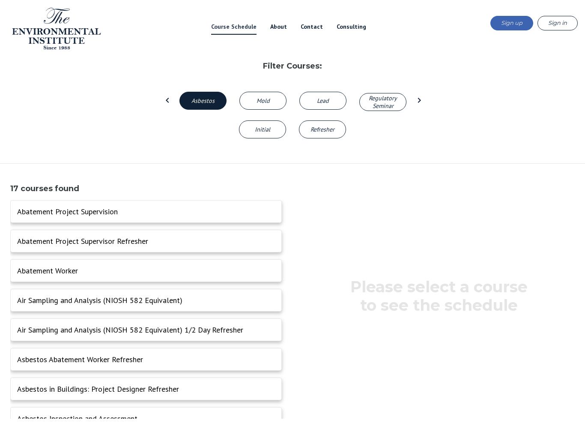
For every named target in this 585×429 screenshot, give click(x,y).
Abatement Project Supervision (67, 211)
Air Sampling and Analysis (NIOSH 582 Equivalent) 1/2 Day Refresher (130, 330)
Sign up (511, 22)
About (278, 26)
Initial (262, 129)
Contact (312, 26)
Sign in (557, 22)
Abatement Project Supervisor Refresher (82, 241)
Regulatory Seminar (383, 102)
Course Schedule (234, 26)
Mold (263, 101)
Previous (166, 99)
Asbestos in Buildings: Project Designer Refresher (98, 389)
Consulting (351, 26)
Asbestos (203, 101)
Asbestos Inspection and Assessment (77, 418)
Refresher (322, 129)
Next (418, 99)
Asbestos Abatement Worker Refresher (80, 359)
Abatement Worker (47, 271)
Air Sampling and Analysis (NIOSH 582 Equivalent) (99, 300)
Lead (323, 101)
